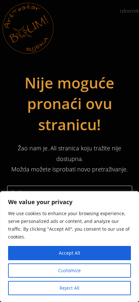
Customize (69, 270)
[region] (69, 246)
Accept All (69, 253)
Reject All (69, 288)
